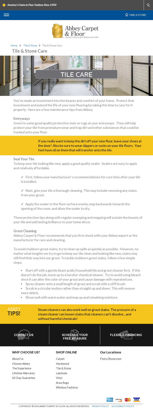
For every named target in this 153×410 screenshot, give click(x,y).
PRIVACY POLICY (100, 406)
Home (14, 45)
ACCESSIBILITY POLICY (122, 406)
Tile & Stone (30, 45)
